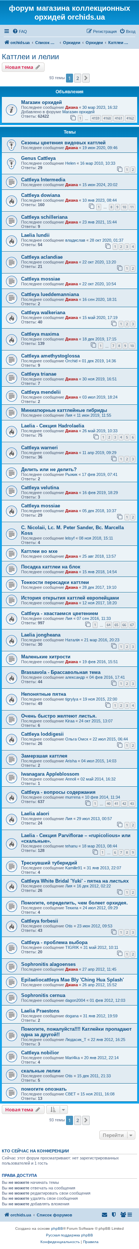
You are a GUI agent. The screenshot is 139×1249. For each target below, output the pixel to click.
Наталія (72, 640)
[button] (86, 78)
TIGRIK (72, 947)
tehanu (71, 846)
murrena (72, 797)
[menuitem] (19, 31)
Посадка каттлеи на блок (50, 567)
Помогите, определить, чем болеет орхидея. (74, 903)
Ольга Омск (76, 739)
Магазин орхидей (41, 102)
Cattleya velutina (40, 487)
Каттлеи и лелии (30, 57)
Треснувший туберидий (49, 863)
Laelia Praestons (40, 1011)
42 (124, 803)
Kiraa (70, 721)
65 (116, 624)
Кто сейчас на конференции (35, 1151)
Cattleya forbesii (39, 921)
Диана (71, 107)
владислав (75, 240)
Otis (69, 926)
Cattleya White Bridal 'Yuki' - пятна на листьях (75, 881)
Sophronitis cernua (43, 995)
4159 (95, 118)
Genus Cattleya (38, 158)
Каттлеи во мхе (39, 551)
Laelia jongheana (40, 635)
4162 (130, 118)
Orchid (71, 361)
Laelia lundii (35, 235)
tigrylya (71, 699)
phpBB (57, 1228)
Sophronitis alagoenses (48, 964)
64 (108, 624)
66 (124, 624)
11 (132, 207)
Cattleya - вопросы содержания (58, 792)
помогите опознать (44, 1089)
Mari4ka (72, 1057)
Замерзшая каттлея (44, 756)
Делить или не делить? (49, 469)
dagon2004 (75, 1000)
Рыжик (71, 474)
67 (132, 624)
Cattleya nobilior (40, 1052)
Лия (68, 415)
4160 (107, 118)
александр (75, 677)
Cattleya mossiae (40, 279)
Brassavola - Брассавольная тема (60, 672)
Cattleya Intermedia (43, 179)
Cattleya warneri (39, 447)
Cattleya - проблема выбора (54, 942)
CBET (70, 1094)
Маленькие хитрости (45, 656)
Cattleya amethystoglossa (50, 356)
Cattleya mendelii (41, 392)
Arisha (71, 761)
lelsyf (70, 538)
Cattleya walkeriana (43, 312)
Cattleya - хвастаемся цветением (59, 613)
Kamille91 (73, 868)
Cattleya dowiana (40, 195)
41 (116, 803)
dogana (72, 1016)
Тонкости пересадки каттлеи (55, 582)
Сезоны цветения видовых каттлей (63, 142)
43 (132, 803)
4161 (118, 118)
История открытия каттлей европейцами (70, 598)
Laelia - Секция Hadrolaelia (52, 426)
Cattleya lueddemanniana (50, 294)
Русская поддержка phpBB (69, 1235)
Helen (70, 163)
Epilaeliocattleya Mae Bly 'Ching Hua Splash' (72, 980)
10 (124, 207)
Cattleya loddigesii (42, 734)
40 (108, 803)
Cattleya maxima (40, 334)
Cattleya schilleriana (44, 217)
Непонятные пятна (43, 694)
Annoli (70, 779)
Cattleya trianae (38, 374)
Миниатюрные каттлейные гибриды (64, 410)
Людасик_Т (75, 1039)
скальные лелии (40, 1071)
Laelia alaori (35, 813)
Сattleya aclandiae (42, 257)
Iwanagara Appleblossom (50, 774)
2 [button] (77, 78)
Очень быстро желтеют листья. (59, 716)
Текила (71, 908)
